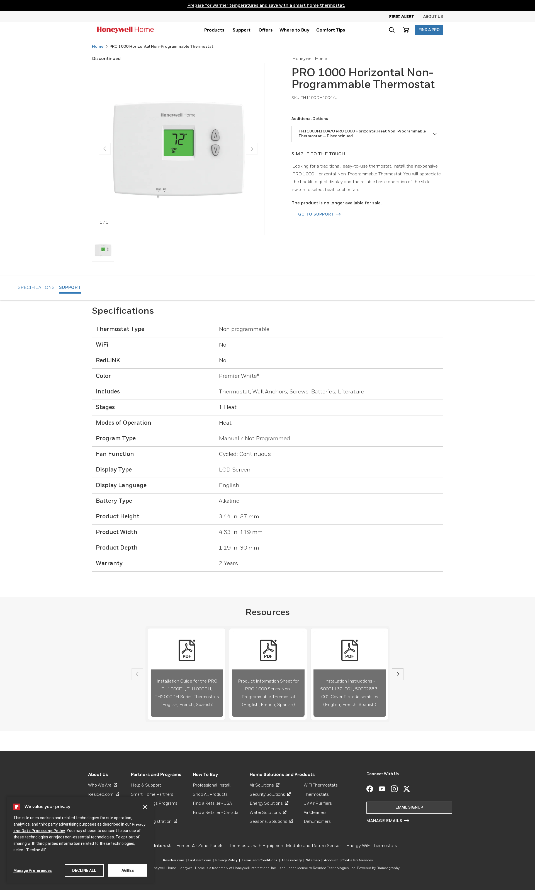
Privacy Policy (228, 860)
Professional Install (211, 785)
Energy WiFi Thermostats (371, 846)
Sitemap (314, 860)
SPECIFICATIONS (36, 288)
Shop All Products (210, 794)
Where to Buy (294, 30)
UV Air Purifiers (318, 803)
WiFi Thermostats (321, 785)
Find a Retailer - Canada (215, 813)
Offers (266, 30)
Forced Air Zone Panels (199, 846)
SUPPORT (70, 288)
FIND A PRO (429, 30)
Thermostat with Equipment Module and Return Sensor (285, 846)
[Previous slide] (137, 674)
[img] (103, 250)
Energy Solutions (269, 803)
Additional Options (309, 119)
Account (332, 860)
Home (97, 47)
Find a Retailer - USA (212, 803)
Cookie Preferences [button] (357, 860)
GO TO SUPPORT (316, 214)
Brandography (388, 868)
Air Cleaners (315, 813)
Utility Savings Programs (154, 803)
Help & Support (146, 785)
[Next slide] (397, 674)
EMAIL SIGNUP (409, 807)
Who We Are (102, 785)
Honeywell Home (162, 868)
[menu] (214, 30)
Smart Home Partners (152, 794)
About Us (433, 17)
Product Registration (154, 821)
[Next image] (251, 149)
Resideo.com (103, 794)
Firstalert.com (201, 860)
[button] (392, 30)
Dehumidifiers (317, 821)
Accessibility (293, 860)
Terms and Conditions (261, 860)
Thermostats (316, 794)
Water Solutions (268, 813)
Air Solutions (264, 785)
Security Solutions (270, 794)
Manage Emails (384, 821)
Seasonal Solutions (271, 821)
